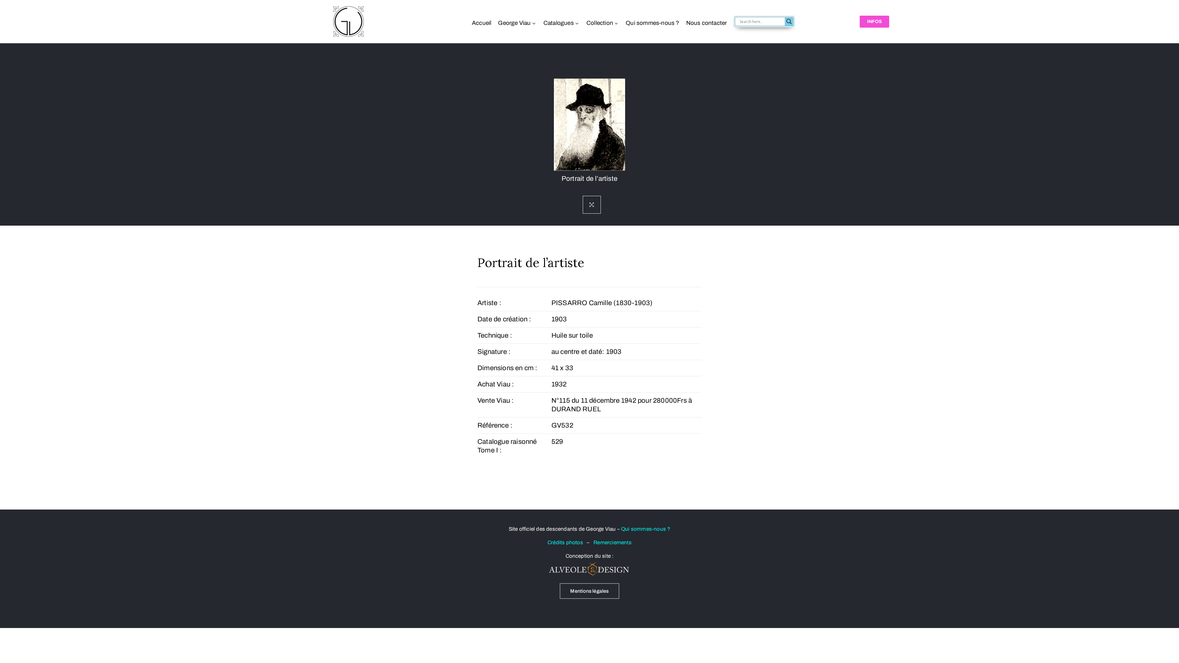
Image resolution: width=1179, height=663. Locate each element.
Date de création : (504, 319)
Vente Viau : (495, 400)
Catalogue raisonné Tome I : (507, 446)
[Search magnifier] (789, 21)
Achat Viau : (495, 384)
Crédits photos (567, 542)
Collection (599, 23)
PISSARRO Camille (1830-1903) (602, 303)
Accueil (481, 23)
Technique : (494, 335)
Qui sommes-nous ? (652, 23)
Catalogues (558, 23)
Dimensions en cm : (507, 368)
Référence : (494, 425)
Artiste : (489, 303)
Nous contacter (706, 23)
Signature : (494, 351)
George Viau (514, 23)
